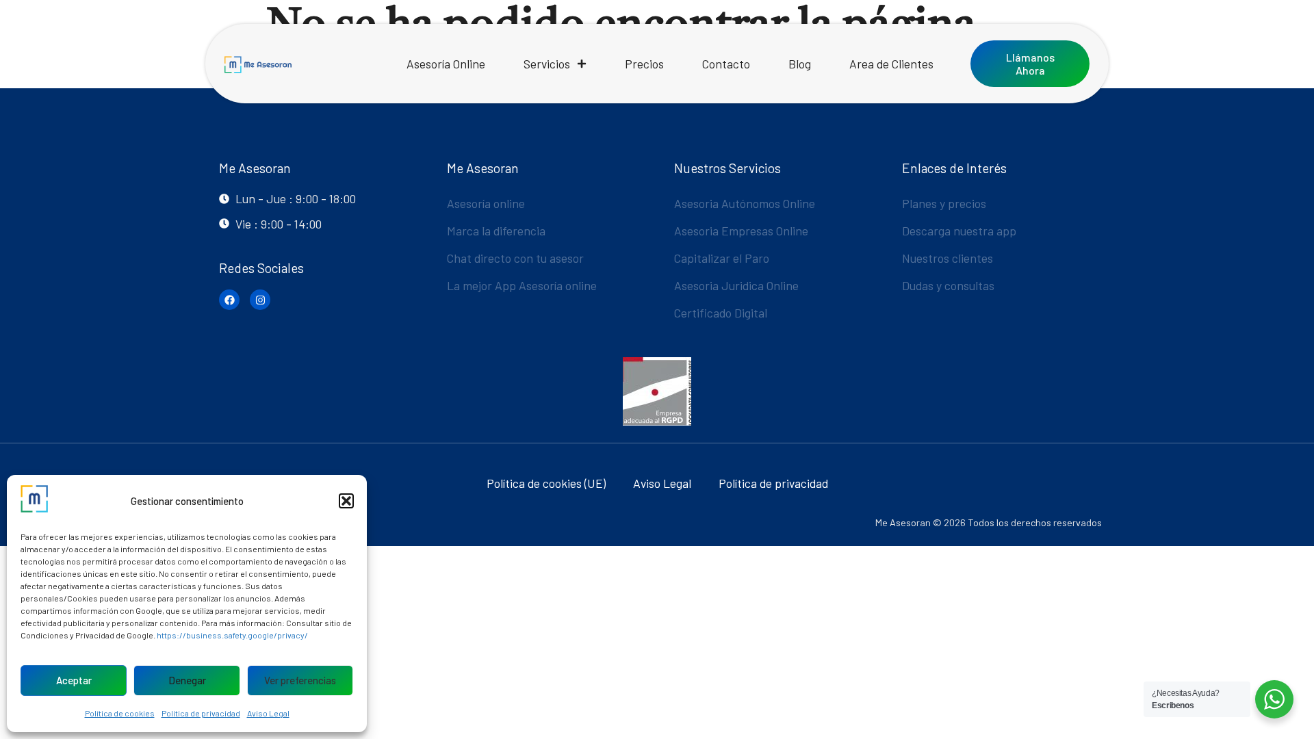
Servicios (547, 63)
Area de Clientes (891, 63)
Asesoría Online (446, 63)
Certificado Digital (720, 312)
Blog (799, 63)
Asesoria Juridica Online (736, 285)
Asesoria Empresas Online (741, 230)
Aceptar (74, 680)
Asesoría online (486, 203)
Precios (644, 63)
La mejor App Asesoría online (522, 285)
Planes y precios (944, 203)
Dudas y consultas (948, 285)
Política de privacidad (201, 713)
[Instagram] (260, 299)
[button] (346, 501)
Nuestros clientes (947, 257)
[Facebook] (229, 299)
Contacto (726, 63)
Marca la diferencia (496, 230)
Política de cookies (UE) (546, 483)
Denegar (187, 680)
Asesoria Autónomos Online (744, 203)
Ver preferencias (300, 680)
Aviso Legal (268, 713)
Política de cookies (120, 713)
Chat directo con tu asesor (515, 257)
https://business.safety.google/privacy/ (232, 635)
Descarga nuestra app (959, 230)
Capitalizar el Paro (721, 257)
